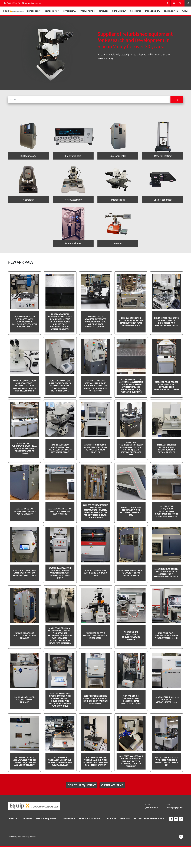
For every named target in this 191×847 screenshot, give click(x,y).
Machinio (33, 836)
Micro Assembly (119, 11)
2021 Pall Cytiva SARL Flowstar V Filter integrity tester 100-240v (131, 511)
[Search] (176, 99)
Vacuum (185, 11)
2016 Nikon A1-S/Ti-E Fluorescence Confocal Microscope (95, 635)
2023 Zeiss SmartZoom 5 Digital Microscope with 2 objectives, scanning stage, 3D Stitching (131, 761)
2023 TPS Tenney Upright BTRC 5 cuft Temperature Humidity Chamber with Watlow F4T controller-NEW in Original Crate (95, 511)
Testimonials (68, 818)
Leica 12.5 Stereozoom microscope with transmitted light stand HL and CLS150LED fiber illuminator (24, 385)
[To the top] (181, 837)
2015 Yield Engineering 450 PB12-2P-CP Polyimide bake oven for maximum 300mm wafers (95, 700)
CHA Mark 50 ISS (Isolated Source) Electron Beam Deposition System (131, 700)
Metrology (103, 11)
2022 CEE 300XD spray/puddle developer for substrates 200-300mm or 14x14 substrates (166, 511)
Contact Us (110, 818)
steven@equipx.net (33, 3)
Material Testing (87, 11)
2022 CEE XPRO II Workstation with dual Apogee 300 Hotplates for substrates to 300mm (24, 448)
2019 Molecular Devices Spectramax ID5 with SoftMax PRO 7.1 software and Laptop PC (166, 573)
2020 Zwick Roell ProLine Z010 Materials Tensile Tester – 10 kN (166, 635)
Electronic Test (51, 11)
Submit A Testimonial (90, 818)
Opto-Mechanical (152, 11)
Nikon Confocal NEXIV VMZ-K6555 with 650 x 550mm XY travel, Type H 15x (166, 761)
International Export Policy (149, 818)
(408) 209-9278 (13, 3)
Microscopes (135, 11)
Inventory (13, 818)
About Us (27, 818)
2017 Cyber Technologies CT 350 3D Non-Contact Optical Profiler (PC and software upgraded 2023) (131, 448)
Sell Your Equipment (46, 818)
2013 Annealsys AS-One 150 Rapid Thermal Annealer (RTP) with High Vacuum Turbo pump (60, 572)
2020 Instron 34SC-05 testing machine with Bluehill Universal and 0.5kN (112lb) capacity (95, 761)
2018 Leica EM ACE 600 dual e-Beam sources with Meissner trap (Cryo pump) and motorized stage (60, 385)
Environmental (69, 11)
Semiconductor (171, 11)
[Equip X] (34, 806)
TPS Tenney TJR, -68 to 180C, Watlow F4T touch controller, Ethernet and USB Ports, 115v (25, 761)
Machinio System (14, 836)
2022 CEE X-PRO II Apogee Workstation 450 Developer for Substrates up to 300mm (166, 386)
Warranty (125, 818)
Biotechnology (33, 11)
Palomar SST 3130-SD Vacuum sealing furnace (24, 699)
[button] (34, 11)
